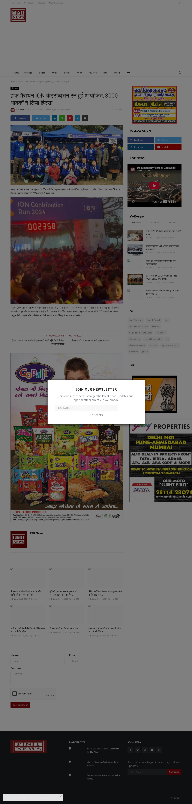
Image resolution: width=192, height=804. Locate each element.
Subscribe (128, 407)
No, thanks (96, 415)
